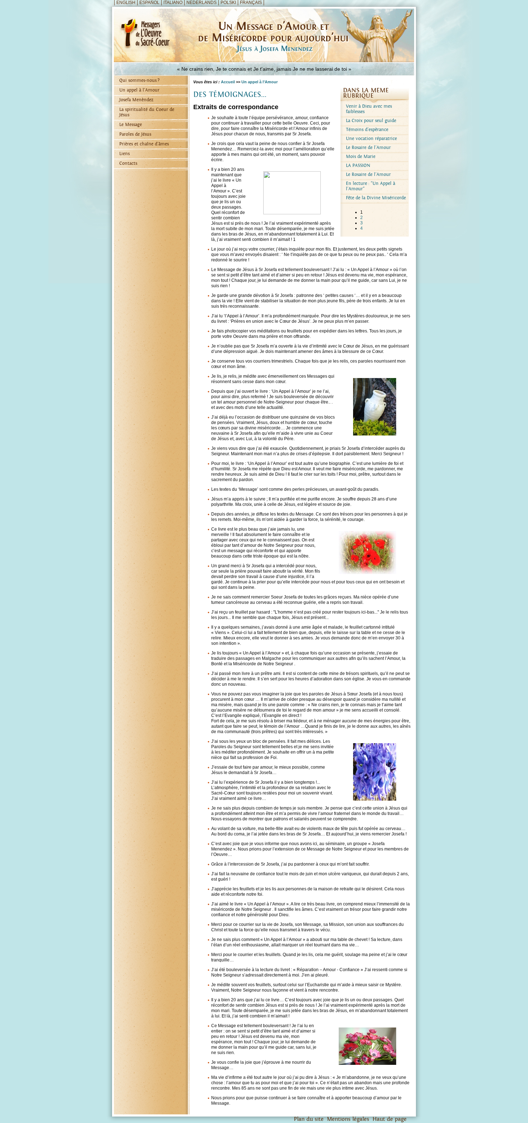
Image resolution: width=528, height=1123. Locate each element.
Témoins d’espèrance (367, 129)
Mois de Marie (360, 156)
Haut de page (389, 1119)
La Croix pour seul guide (371, 121)
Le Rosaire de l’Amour (368, 147)
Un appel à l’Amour (139, 90)
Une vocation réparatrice (371, 138)
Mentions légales (348, 1119)
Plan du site (309, 1119)
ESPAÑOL (149, 2)
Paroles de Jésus (135, 134)
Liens (124, 154)
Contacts (128, 163)
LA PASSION (358, 165)
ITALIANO (172, 2)
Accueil (228, 82)
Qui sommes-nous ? (139, 80)
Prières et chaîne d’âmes (144, 144)
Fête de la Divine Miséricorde (376, 198)
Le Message (130, 124)
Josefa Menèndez (136, 100)
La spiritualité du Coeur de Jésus (146, 112)
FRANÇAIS (251, 2)
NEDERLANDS (201, 2)
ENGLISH (125, 2)
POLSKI (228, 2)
